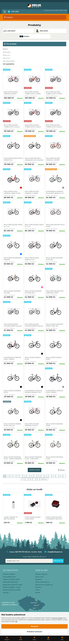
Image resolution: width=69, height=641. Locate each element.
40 (46, 476)
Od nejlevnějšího (9, 61)
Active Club (39, 577)
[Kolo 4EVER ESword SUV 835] (13, 278)
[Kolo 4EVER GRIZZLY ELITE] (55, 344)
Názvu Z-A (6, 58)
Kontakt (6, 592)
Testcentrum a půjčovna (44, 585)
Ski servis (38, 579)
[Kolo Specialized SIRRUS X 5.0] (34, 245)
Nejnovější (6, 52)
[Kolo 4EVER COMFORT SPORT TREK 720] (55, 311)
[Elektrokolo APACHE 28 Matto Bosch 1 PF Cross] (34, 378)
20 (31, 476)
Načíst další (35, 470)
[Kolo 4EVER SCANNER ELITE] (13, 378)
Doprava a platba (9, 574)
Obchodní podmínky (10, 582)
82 (37, 479)
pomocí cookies (57, 618)
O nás (37, 590)
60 (61, 476)
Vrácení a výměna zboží (11, 579)
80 (30, 479)
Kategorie (9, 17)
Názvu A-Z (6, 55)
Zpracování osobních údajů (12, 585)
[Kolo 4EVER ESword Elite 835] (55, 245)
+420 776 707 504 (21, 552)
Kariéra (37, 592)
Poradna (38, 587)
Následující (44, 479)
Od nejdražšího (8, 64)
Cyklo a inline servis (42, 582)
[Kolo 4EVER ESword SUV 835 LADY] (34, 278)
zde (16, 621)
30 (39, 476)
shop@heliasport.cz (55, 552)
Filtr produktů (11, 44)
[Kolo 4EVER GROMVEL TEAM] (55, 411)
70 (23, 479)
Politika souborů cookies (11, 590)
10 (24, 476)
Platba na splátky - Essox (12, 587)
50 (53, 476)
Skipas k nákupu (41, 574)
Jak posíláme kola (9, 577)
